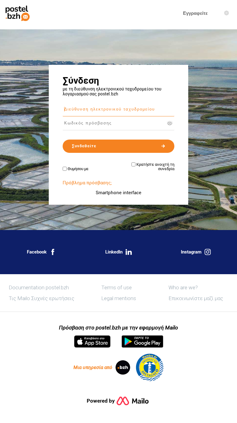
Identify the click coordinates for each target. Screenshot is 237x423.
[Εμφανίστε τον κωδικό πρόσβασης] (169, 123)
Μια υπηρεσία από (92, 367)
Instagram (191, 252)
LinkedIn (114, 252)
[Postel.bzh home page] (18, 13)
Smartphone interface (118, 192)
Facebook (37, 252)
